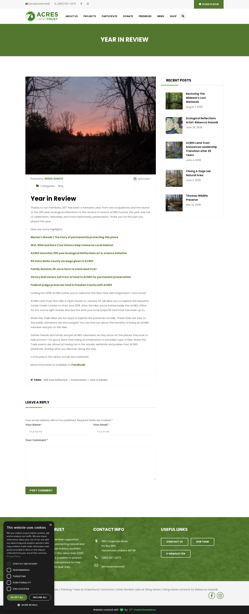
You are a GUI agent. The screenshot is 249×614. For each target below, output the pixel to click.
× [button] (50, 525)
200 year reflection (56, 380)
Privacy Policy (13, 556)
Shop (173, 16)
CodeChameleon (145, 609)
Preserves (145, 16)
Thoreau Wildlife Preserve (197, 198)
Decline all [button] (40, 597)
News (160, 16)
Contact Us (174, 541)
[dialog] (28, 566)
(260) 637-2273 (66, 3)
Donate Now (210, 4)
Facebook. (78, 365)
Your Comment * (36, 440)
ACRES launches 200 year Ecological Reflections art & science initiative (79, 253)
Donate (128, 16)
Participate (109, 16)
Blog (60, 186)
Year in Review (99, 380)
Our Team (202, 541)
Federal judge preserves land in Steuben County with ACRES (71, 285)
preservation (79, 380)
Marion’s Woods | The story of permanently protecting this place (74, 237)
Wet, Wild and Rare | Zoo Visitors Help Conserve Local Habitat (72, 245)
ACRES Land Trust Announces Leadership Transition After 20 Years (201, 149)
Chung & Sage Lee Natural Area (198, 173)
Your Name (33, 424)
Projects (90, 16)
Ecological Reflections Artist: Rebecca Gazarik (202, 120)
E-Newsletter (175, 553)
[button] (29, 605)
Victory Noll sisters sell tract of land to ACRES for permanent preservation (81, 277)
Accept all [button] (17, 597)
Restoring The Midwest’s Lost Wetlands (196, 98)
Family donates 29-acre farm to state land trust (64, 269)
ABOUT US (72, 16)
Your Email (100, 424)
